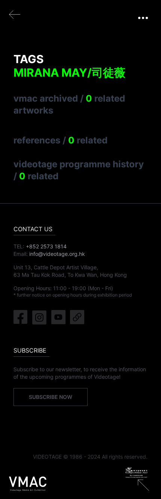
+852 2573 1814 (46, 246)
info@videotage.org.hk (57, 254)
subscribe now (50, 397)
